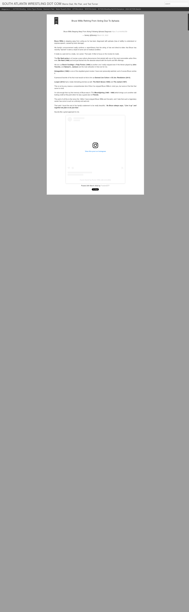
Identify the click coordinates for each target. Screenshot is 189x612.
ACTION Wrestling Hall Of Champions (111, 9)
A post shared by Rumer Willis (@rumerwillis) (95, 180)
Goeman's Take (48, 9)
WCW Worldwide (90, 9)
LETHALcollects (77, 9)
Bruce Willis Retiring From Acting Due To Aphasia (95, 20)
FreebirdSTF (105, 185)
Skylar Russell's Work (63, 9)
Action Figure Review (34, 9)
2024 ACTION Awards (133, 9)
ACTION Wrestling (19, 9)
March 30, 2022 (102, 35)
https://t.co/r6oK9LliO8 (119, 31)
